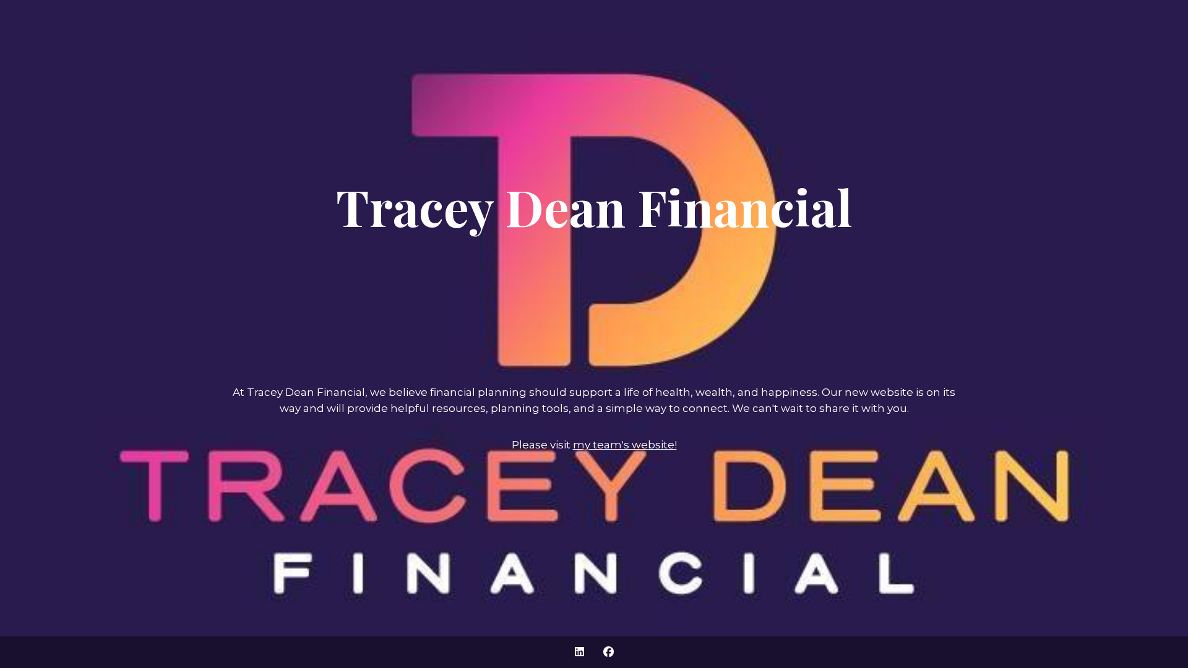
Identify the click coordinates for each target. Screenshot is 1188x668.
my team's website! (625, 445)
